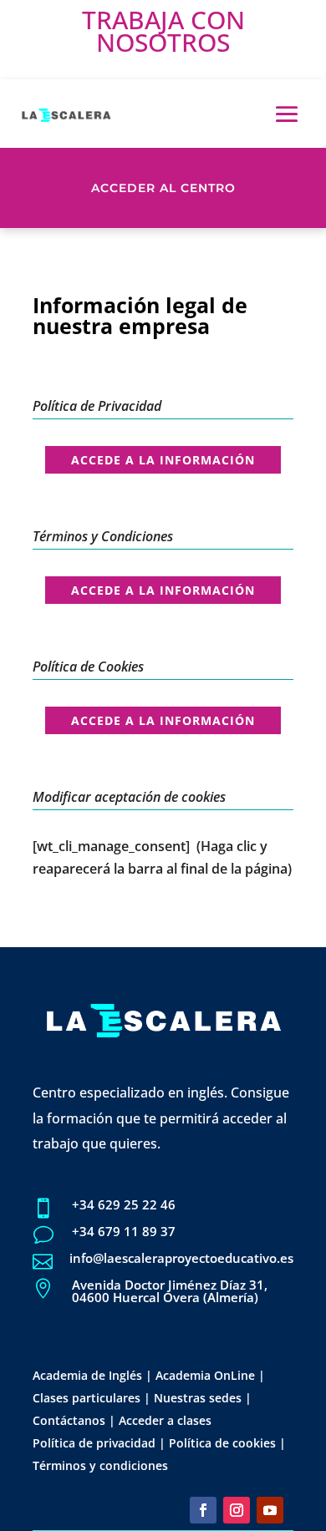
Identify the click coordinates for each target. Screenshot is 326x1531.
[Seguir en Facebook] (203, 1510)
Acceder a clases (165, 1420)
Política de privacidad (94, 1443)
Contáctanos (69, 1420)
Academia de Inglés (87, 1375)
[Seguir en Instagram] (236, 1510)
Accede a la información (163, 460)
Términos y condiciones (100, 1465)
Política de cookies (222, 1443)
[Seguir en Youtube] (270, 1510)
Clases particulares (86, 1398)
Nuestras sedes (198, 1398)
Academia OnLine (205, 1375)
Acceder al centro (163, 187)
